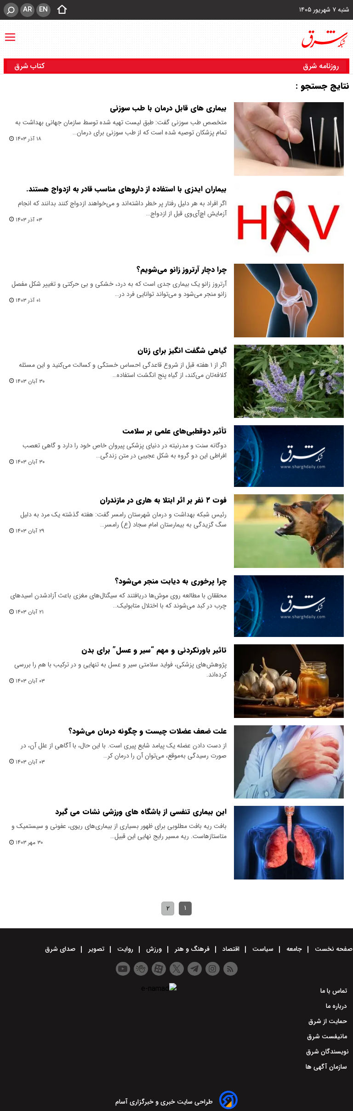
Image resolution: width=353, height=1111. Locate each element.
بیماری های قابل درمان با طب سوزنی (168, 108)
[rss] (230, 969)
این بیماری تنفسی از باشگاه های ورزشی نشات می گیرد (141, 811)
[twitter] (177, 969)
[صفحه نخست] (59, 10)
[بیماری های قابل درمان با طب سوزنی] (289, 139)
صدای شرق (61, 949)
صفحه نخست (333, 949)
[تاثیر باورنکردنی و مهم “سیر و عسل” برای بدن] (289, 681)
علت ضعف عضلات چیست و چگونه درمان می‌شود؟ (147, 731)
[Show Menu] (10, 33)
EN (43, 9)
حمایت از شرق (328, 1021)
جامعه (294, 949)
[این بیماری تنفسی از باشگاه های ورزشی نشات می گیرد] (289, 843)
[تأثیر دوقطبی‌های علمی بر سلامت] (289, 456)
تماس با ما (334, 991)
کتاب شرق (30, 66)
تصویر (96, 949)
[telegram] (195, 969)
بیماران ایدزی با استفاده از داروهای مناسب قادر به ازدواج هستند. (126, 189)
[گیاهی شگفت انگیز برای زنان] (289, 381)
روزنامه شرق (321, 66)
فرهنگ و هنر (192, 949)
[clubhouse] (141, 969)
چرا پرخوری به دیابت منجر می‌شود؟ (171, 581)
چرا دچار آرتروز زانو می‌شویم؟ (182, 269)
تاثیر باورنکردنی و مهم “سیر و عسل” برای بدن (154, 650)
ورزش (154, 949)
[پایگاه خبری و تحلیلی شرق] (324, 39)
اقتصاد (231, 949)
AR (27, 9)
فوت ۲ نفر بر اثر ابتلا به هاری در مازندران (163, 500)
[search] (11, 10)
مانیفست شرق (328, 1036)
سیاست (263, 949)
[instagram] (212, 969)
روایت (125, 949)
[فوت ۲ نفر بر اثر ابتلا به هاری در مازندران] (289, 531)
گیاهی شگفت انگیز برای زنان (182, 350)
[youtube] (123, 969)
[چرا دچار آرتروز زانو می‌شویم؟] (289, 300)
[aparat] (159, 969)
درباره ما (337, 1006)
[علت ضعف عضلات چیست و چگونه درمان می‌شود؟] (289, 762)
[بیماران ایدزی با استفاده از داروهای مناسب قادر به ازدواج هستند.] (289, 220)
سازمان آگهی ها (327, 1067)
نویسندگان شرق (327, 1052)
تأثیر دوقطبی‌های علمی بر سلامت (175, 431)
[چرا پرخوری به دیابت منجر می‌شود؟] (289, 606)
